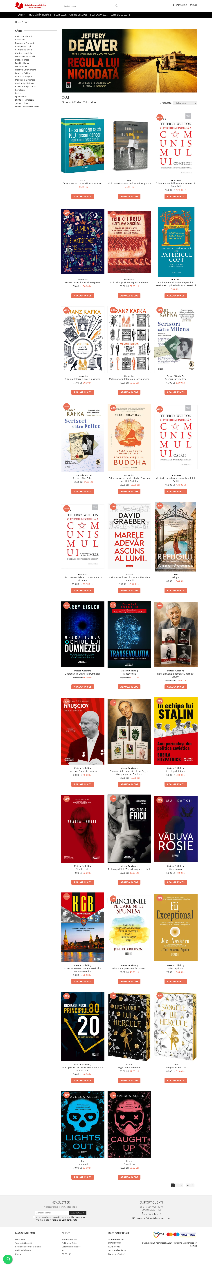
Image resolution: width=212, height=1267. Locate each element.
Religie (18, 93)
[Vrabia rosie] (82, 829)
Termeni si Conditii (23, 1243)
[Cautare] (116, 5)
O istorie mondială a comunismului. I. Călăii (175, 480)
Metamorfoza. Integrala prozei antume (129, 378)
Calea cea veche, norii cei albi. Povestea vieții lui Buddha (129, 480)
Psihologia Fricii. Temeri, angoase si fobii (129, 869)
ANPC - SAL (67, 1254)
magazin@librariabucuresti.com (153, 1218)
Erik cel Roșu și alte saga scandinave (129, 282)
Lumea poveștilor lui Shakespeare (82, 282)
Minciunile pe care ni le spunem (129, 968)
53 (188, 1185)
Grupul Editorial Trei (176, 376)
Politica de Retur (69, 1243)
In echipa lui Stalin (175, 771)
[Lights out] (82, 1124)
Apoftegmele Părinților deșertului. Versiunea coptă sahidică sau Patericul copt (176, 284)
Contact (19, 1254)
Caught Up (129, 1164)
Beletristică (20, 39)
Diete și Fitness (22, 59)
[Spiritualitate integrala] (129, 61)
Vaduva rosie (176, 869)
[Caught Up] (129, 1124)
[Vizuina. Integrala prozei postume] (82, 339)
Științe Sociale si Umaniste (27, 106)
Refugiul (175, 577)
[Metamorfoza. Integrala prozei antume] (129, 339)
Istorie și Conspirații (24, 76)
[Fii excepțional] (176, 927)
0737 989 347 (153, 1213)
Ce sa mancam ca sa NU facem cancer (82, 183)
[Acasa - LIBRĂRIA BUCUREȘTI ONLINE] (30, 5)
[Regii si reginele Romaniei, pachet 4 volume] (176, 634)
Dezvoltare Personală (25, 56)
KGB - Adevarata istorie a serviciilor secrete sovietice (82, 970)
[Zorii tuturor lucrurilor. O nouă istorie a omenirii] (129, 536)
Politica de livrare (23, 1250)
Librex (129, 1064)
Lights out (83, 1164)
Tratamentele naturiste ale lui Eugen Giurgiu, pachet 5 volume (129, 773)
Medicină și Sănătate (24, 83)
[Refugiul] (176, 536)
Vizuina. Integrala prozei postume (82, 378)
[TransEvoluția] (129, 634)
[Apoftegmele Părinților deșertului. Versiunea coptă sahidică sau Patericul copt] (176, 242)
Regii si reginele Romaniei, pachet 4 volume (175, 675)
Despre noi (20, 1239)
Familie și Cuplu (22, 63)
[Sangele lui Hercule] (176, 1026)
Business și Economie (25, 43)
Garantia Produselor (71, 1246)
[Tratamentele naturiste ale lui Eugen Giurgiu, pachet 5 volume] (129, 731)
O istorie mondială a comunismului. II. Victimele (83, 579)
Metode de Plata (69, 1239)
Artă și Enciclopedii (23, 36)
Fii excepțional (175, 968)
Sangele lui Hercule (176, 1067)
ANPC (64, 1250)
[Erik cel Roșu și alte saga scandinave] (129, 242)
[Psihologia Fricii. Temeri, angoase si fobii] (129, 829)
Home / (19, 22)
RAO (176, 574)
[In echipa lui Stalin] (176, 731)
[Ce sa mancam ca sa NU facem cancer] (82, 145)
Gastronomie (21, 66)
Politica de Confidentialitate (64, 1219)
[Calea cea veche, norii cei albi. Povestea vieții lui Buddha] (129, 437)
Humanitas (176, 180)
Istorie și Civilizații (23, 73)
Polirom (129, 574)
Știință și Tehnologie (24, 99)
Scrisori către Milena (176, 378)
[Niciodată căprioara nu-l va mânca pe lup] (129, 145)
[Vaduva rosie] (176, 829)
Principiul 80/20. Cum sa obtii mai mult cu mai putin (82, 1069)
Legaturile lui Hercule (129, 1067)
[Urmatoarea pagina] (192, 1185)
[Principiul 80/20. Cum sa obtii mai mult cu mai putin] (82, 1026)
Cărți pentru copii (23, 46)
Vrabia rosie (83, 869)
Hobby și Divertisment (25, 69)
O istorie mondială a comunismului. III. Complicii (176, 185)
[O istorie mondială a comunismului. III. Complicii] (176, 145)
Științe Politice (21, 103)
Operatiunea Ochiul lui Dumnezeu (83, 673)
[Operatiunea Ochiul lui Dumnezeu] (82, 634)
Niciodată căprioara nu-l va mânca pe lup (129, 183)
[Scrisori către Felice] (82, 437)
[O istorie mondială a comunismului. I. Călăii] (176, 437)
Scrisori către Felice (83, 478)
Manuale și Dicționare (25, 79)
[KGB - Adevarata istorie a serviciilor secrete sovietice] (82, 927)
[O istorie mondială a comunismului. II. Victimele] (82, 536)
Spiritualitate (21, 96)
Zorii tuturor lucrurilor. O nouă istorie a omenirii (129, 579)
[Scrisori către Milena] (176, 339)
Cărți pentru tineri (23, 49)
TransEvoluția (129, 673)
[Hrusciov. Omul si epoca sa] (82, 731)
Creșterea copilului (23, 53)
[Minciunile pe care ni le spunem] (129, 927)
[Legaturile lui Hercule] (129, 1026)
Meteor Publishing (82, 670)
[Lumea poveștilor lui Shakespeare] (82, 241)
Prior (82, 180)
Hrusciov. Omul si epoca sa (83, 771)
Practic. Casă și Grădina (25, 86)
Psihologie (20, 89)
